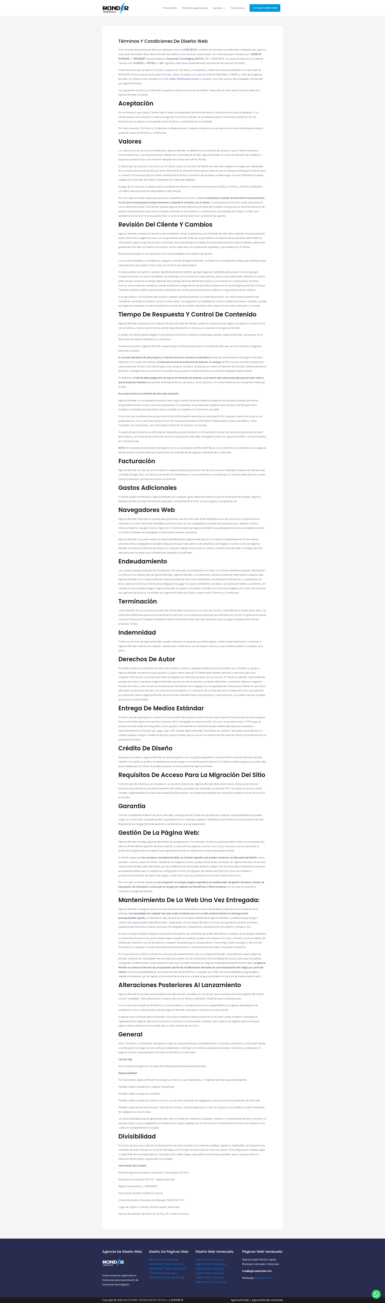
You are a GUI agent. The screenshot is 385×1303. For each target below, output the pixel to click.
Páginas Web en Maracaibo (211, 1264)
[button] (264, 8)
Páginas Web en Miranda (210, 1273)
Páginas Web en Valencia (210, 1277)
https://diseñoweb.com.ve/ (184, 79)
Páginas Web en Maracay (210, 1268)
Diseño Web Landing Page (164, 1259)
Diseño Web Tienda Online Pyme (167, 1268)
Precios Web (170, 8)
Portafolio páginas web (195, 8)
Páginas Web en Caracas (209, 1259)
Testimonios (238, 8)
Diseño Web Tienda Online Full (166, 1264)
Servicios (218, 8)
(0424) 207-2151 (263, 1278)
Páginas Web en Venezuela (211, 1282)
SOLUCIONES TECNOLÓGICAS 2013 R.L (145, 1300)
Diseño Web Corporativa (163, 1273)
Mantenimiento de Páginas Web (167, 1277)
